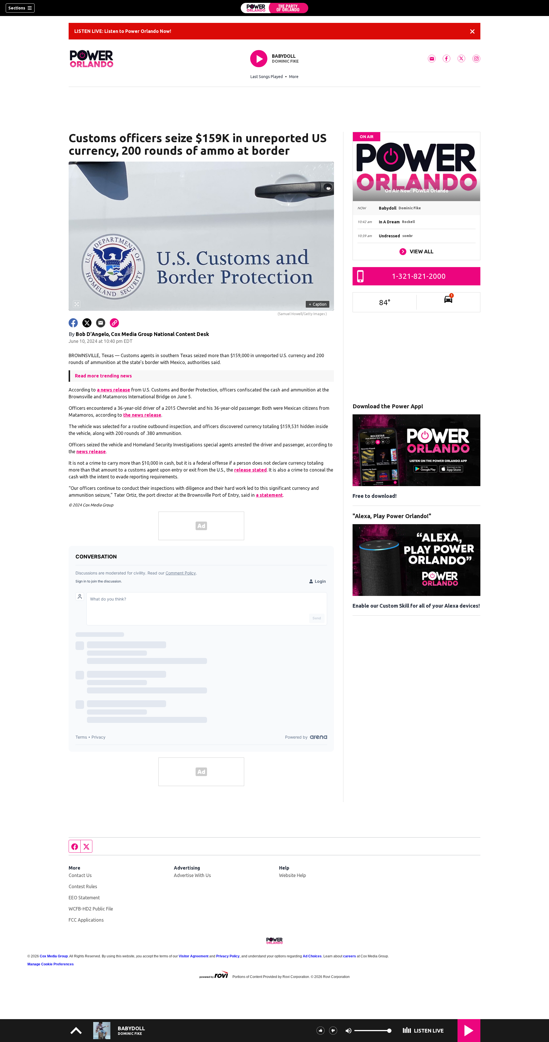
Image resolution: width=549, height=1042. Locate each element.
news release (91, 451)
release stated (250, 469)
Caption (318, 304)
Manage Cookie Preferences (50, 964)
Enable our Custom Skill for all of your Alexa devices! (416, 606)
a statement (269, 495)
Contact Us (80, 875)
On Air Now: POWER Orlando (416, 190)
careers (349, 956)
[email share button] (100, 322)
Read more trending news (103, 375)
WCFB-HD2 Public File (91, 908)
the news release (142, 414)
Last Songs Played (266, 76)
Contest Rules (83, 886)
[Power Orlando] (274, 8)
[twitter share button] (87, 322)
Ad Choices (312, 956)
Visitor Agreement (193, 956)
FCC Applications (86, 919)
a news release (113, 389)
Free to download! (375, 496)
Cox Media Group (54, 956)
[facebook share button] (73, 322)
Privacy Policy (228, 956)
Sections (16, 8)
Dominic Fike (285, 61)
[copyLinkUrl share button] (114, 322)
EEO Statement (84, 897)
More (294, 76)
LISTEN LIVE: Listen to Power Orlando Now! (122, 31)
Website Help (292, 875)
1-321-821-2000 (419, 276)
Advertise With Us (192, 875)
